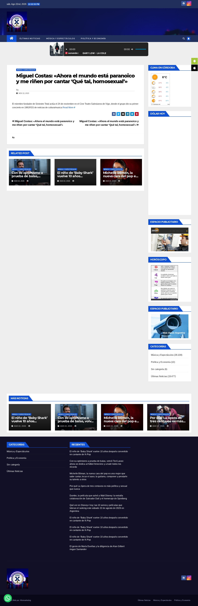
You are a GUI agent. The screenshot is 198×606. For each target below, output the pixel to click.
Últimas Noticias (29, 38)
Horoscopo (173, 299)
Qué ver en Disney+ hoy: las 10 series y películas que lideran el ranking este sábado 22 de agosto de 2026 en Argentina (97, 508)
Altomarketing (25, 600)
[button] (184, 38)
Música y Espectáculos (60, 38)
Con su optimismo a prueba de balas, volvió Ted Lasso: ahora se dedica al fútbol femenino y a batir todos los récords (97, 464)
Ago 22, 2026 (20, 426)
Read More (68, 107)
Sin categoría (157, 369)
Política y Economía (93, 38)
